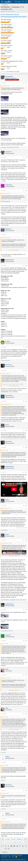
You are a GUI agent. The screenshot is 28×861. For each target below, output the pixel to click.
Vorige (7, 839)
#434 (26, 609)
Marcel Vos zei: (5, 193)
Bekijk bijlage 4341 (6, 201)
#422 (26, 157)
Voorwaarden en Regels (16, 855)
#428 (26, 401)
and (6, 360)
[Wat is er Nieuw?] (23, 1)
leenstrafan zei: (5, 404)
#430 (26, 447)
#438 (26, 762)
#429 (26, 430)
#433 (26, 540)
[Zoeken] (26, 1)
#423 (26, 190)
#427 (26, 370)
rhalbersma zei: (5, 373)
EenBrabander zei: (6, 543)
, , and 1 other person (14, 599)
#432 (26, 505)
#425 (26, 265)
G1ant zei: (4, 450)
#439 (26, 790)
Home (13, 857)
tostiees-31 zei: (5, 237)
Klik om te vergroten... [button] (14, 250)
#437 (26, 713)
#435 (26, 640)
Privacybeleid (4, 857)
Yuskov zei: (4, 793)
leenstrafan (4, 11)
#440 (26, 819)
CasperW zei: (5, 85)
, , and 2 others (11, 147)
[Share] (23, 83)
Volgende (19, 839)
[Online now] (4, 154)
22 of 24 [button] (13, 839)
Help (9, 857)
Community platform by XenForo (13, 859)
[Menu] (2, 1)
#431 (26, 472)
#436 (26, 674)
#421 (26, 82)
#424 (26, 234)
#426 (26, 347)
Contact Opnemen (5, 855)
